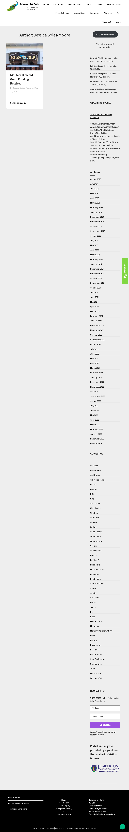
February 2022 (96, 429)
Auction (93, 484)
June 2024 (94, 297)
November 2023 (97, 330)
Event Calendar (62, 13)
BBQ (92, 494)
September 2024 (97, 283)
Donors (93, 555)
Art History (95, 475)
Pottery (93, 640)
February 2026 (96, 207)
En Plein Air (95, 560)
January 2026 (96, 212)
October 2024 (96, 278)
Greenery (94, 597)
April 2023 (94, 363)
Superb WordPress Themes (85, 828)
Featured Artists (75, 4)
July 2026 (94, 183)
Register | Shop (114, 4)
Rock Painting (96, 654)
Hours (93, 602)
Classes (99, 4)
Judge (93, 607)
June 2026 (94, 188)
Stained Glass (96, 663)
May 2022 (94, 415)
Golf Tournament (97, 583)
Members (94, 626)
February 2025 (96, 259)
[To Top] (122, 826)
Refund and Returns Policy (19, 803)
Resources (95, 649)
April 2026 (94, 198)
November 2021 (97, 443)
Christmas (94, 517)
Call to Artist (95, 503)
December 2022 (97, 382)
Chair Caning (95, 508)
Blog (89, 4)
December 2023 (97, 325)
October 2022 (96, 391)
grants (93, 593)
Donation (124, 268)
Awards (93, 489)
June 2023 (94, 353)
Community (95, 536)
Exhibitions (58, 4)
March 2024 (95, 311)
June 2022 (94, 410)
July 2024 (94, 292)
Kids (92, 612)
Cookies (93, 545)
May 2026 (94, 193)
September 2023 (97, 339)
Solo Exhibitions (97, 659)
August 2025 (95, 235)
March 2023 (95, 368)
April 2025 (94, 250)
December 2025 (97, 217)
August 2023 (95, 344)
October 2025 (96, 226)
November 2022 (97, 386)
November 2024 (97, 273)
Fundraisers (95, 578)
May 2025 (94, 245)
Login (118, 21)
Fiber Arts (94, 574)
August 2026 (95, 179)
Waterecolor (95, 673)
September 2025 (97, 231)
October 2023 (96, 334)
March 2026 (95, 202)
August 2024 (95, 287)
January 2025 (96, 264)
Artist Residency (97, 479)
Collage (93, 527)
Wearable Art (96, 678)
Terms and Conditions (17, 809)
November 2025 (97, 221)
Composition (96, 541)
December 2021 (97, 438)
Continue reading (18, 102)
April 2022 (94, 419)
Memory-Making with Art (101, 630)
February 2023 (96, 372)
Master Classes (96, 621)
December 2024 (97, 268)
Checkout (106, 21)
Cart (119, 13)
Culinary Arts (96, 550)
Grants (93, 588)
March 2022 (95, 424)
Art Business (95, 470)
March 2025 (95, 254)
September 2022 (97, 396)
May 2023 (94, 358)
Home (46, 4)
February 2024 (96, 316)
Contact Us (94, 13)
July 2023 (94, 349)
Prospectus (95, 645)
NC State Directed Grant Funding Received (21, 79)
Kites (92, 616)
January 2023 (96, 377)
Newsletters (79, 13)
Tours (92, 668)
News (92, 635)
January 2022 (96, 434)
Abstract (94, 465)
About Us (108, 13)
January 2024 (96, 320)
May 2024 (94, 301)
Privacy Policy (14, 797)
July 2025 (94, 240)
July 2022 (94, 405)
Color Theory (96, 531)
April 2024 (94, 306)
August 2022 (95, 401)
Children (94, 512)
